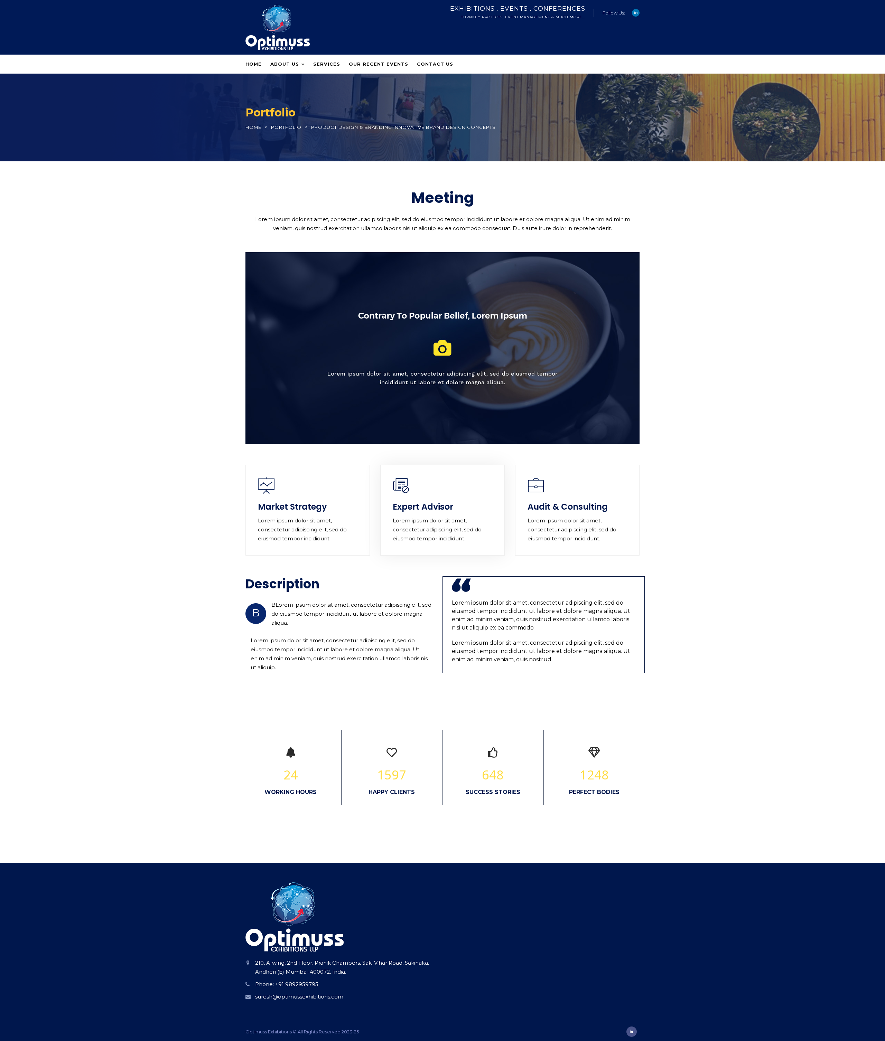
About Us (284, 64)
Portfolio (286, 127)
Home (253, 64)
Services (326, 64)
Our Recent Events (378, 64)
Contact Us (435, 64)
